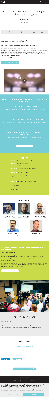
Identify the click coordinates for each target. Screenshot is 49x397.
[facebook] (9, 32)
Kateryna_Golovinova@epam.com (25, 346)
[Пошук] (40, 2)
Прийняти (34, 394)
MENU (44, 2)
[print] (34, 32)
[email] (42, 32)
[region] (24, 390)
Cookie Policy (38, 391)
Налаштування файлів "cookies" (12, 394)
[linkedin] (22, 32)
